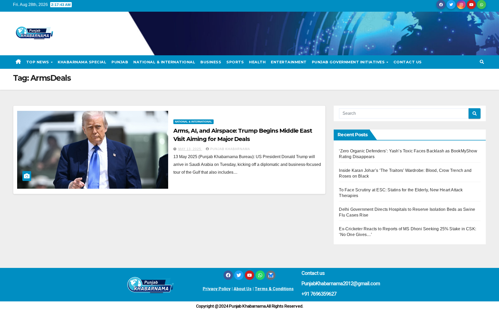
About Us (243, 288)
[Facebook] (228, 275)
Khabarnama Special (82, 62)
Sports (235, 62)
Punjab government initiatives (349, 62)
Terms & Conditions (274, 288)
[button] (482, 62)
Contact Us (407, 62)
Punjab (119, 62)
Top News (38, 62)
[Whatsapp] (260, 275)
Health (257, 62)
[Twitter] (239, 275)
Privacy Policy (217, 288)
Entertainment (289, 62)
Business (210, 62)
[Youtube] (249, 275)
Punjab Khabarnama (230, 149)
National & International (164, 62)
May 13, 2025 (190, 149)
